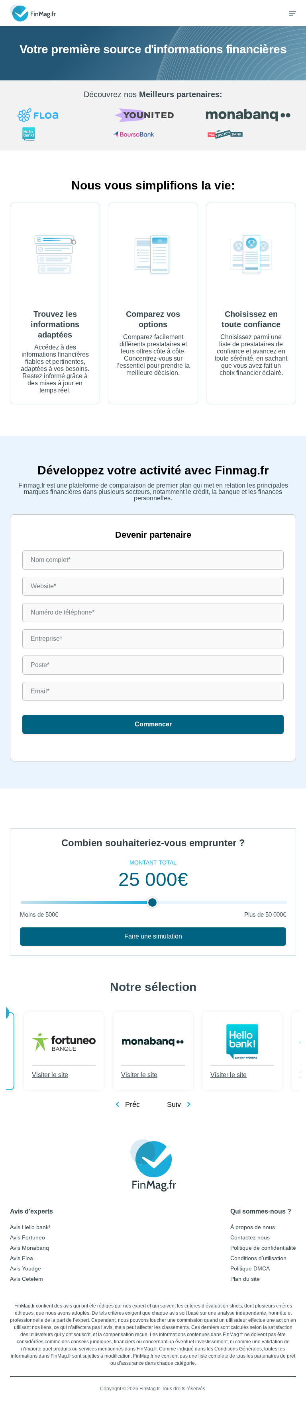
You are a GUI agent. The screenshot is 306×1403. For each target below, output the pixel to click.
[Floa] (57, 115)
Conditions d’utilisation (258, 1258)
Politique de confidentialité (263, 1248)
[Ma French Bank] (248, 134)
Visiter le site (50, 1074)
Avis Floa (21, 1258)
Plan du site (245, 1279)
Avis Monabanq (29, 1248)
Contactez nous (250, 1237)
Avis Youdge (25, 1268)
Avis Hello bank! (30, 1227)
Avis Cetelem (26, 1279)
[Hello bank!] (57, 134)
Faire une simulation (153, 936)
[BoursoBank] (153, 134)
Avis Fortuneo (27, 1237)
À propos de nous (252, 1227)
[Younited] (153, 115)
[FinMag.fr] (153, 1165)
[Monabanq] (248, 115)
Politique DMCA (250, 1268)
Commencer (153, 724)
